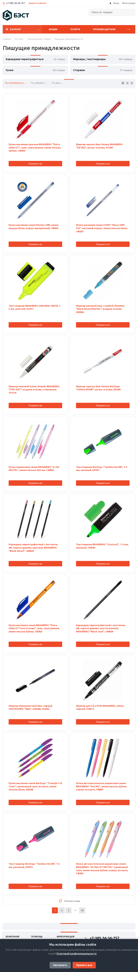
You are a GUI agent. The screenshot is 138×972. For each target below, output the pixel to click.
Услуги (75, 29)
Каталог (15, 29)
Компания (12, 936)
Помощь (37, 936)
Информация (66, 936)
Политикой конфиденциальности (76, 953)
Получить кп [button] (35, 163)
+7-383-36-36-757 (15, 3)
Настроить (60, 965)
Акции (53, 29)
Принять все (84, 965)
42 (82, 910)
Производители (104, 29)
